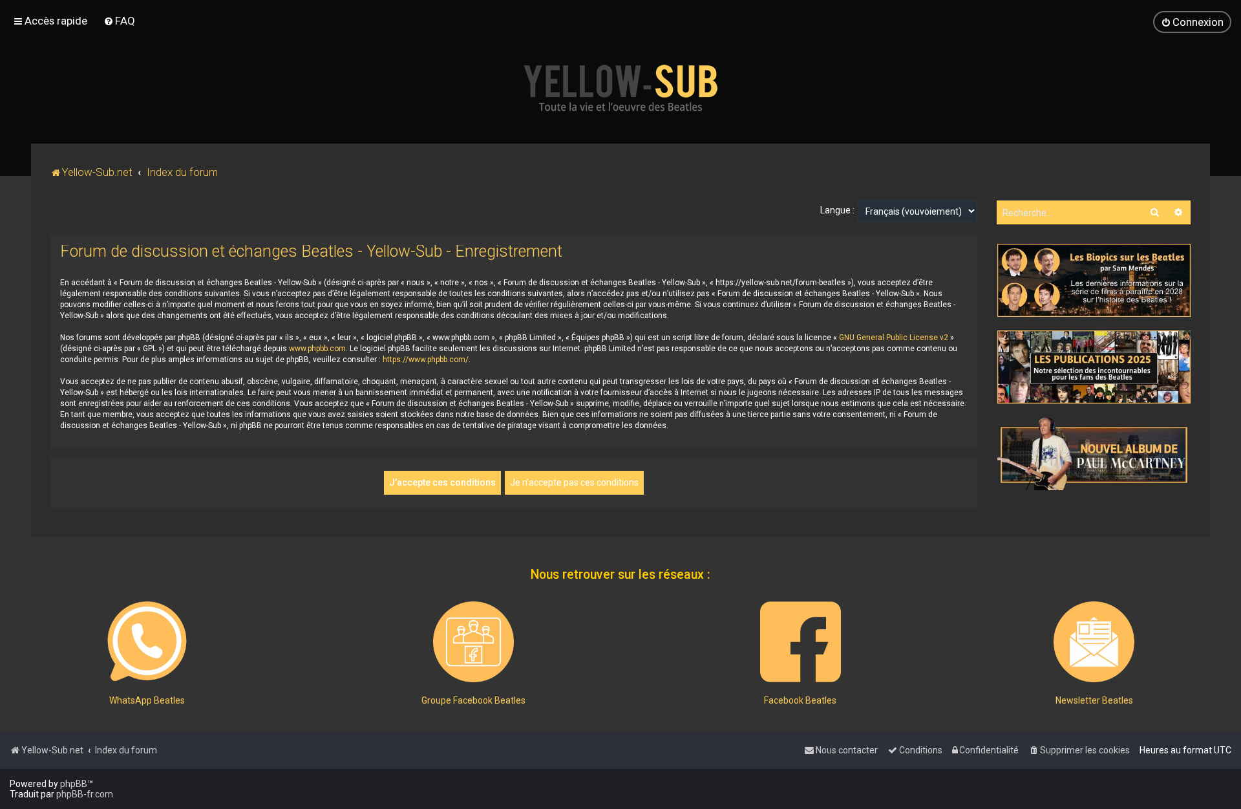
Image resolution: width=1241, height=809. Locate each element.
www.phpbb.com (317, 348)
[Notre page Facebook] (800, 641)
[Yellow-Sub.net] (620, 88)
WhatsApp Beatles (147, 700)
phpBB (73, 784)
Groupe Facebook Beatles (473, 700)
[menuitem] (119, 20)
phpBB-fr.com (84, 794)
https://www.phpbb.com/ (426, 359)
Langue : (837, 210)
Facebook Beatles (800, 700)
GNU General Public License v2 (893, 337)
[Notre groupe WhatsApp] (147, 641)
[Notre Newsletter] (1094, 641)
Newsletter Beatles (1094, 700)
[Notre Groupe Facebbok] (473, 641)
